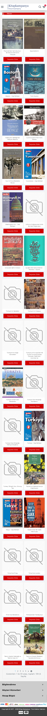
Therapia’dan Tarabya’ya (34, 615)
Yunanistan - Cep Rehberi (34, 181)
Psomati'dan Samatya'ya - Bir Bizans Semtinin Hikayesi (12, 52)
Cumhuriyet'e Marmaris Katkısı (34, 138)
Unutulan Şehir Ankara (12, 268)
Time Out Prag (13, 573)
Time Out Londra (34, 573)
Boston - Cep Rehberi (13, 96)
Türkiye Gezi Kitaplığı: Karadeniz (34, 400)
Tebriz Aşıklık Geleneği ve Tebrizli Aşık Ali (12, 657)
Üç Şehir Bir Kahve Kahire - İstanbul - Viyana (34, 268)
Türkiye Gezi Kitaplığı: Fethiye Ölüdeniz (12, 444)
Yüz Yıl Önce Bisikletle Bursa (12, 182)
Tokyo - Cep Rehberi (12, 530)
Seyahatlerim (34, 51)
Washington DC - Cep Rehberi (12, 225)
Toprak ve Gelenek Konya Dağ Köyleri (34, 487)
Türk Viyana (34, 96)
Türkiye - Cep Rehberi (34, 443)
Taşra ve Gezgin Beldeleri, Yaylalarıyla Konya (34, 657)
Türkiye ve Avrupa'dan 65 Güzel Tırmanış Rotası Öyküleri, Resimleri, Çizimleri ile (34, 355)
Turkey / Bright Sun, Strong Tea (12, 487)
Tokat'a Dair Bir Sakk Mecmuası (34, 530)
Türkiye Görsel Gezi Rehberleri (12, 400)
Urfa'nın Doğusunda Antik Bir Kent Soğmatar (34, 225)
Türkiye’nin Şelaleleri (12, 311)
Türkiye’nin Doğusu (34, 311)
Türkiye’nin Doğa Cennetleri (12, 353)
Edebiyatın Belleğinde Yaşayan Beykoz (12, 138)
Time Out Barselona (12, 615)
